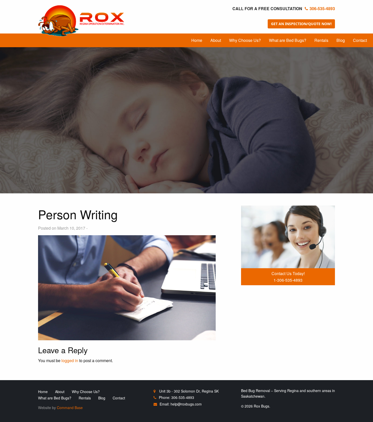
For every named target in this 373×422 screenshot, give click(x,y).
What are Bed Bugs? (287, 40)
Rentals (321, 40)
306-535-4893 (322, 8)
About (215, 40)
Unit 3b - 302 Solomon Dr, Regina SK (188, 391)
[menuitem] (196, 40)
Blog (340, 40)
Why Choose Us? (245, 40)
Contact (360, 40)
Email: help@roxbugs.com (181, 404)
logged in (69, 360)
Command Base (70, 407)
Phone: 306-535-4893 (176, 397)
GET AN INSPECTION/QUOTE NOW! (301, 23)
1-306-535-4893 (288, 280)
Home (196, 40)
